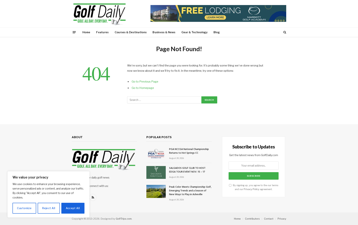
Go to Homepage (143, 88)
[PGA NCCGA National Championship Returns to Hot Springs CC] (156, 153)
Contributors (252, 218)
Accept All (73, 208)
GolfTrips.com (124, 218)
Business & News (164, 32)
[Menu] (74, 32)
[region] (48, 194)
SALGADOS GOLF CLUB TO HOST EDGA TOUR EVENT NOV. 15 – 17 (187, 170)
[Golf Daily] (99, 13)
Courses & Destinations (131, 32)
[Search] (284, 32)
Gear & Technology (194, 32)
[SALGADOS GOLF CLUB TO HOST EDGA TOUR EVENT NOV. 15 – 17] (156, 172)
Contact (268, 218)
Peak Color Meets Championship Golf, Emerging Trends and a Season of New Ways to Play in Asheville (190, 190)
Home (86, 32)
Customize (24, 208)
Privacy (282, 218)
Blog (216, 32)
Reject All (48, 208)
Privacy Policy (251, 189)
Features (102, 32)
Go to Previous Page (145, 81)
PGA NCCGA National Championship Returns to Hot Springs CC (189, 151)
